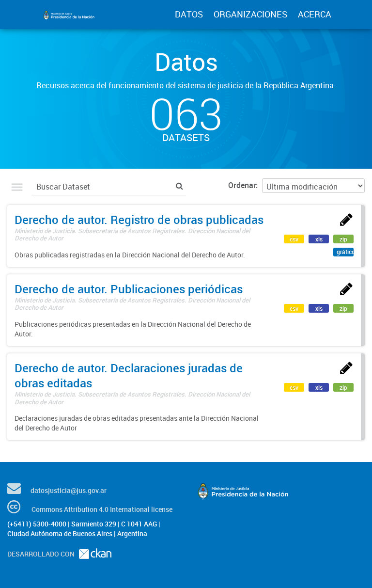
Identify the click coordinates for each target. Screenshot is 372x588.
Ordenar (242, 185)
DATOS (189, 14)
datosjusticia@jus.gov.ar (69, 490)
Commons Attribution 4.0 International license (101, 509)
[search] (179, 185)
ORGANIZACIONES (250, 14)
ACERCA (314, 14)
